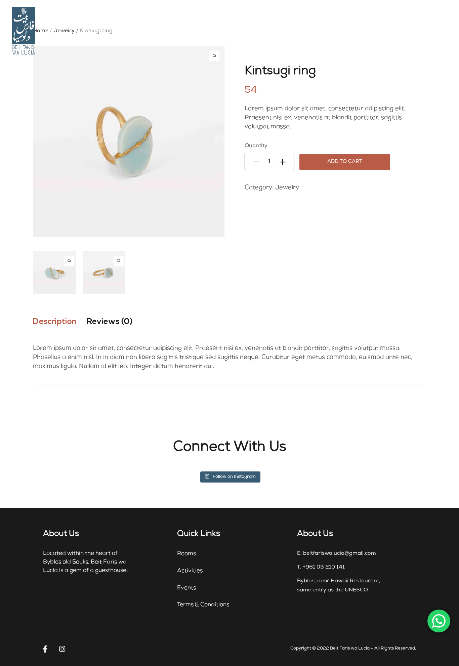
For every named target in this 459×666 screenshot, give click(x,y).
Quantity (256, 146)
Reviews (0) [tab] (110, 322)
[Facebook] (45, 649)
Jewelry (287, 188)
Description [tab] (55, 322)
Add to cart (344, 162)
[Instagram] (62, 649)
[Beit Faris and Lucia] (23, 31)
